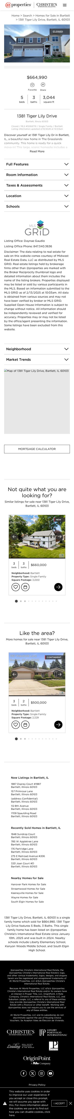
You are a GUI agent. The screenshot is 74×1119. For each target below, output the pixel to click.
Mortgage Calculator (37, 449)
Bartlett (59, 126)
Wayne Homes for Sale (24, 897)
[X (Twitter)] (32, 1075)
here (11, 1115)
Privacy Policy (37, 1084)
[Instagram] (41, 1075)
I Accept (59, 1103)
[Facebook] (23, 1075)
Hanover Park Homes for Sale (28, 884)
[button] (37, 401)
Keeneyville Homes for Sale (27, 893)
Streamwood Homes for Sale (28, 888)
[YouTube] (50, 1075)
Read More (37, 151)
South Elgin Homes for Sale (27, 901)
